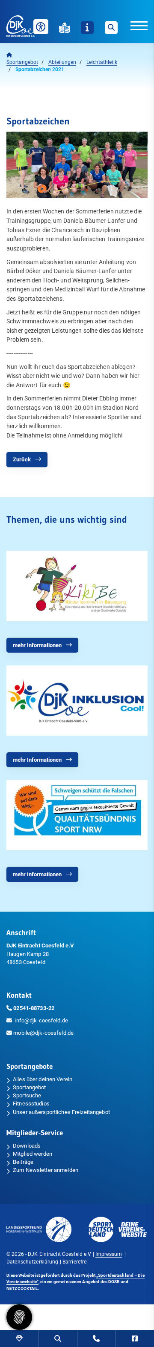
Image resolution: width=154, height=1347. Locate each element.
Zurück (22, 459)
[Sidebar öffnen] (87, 28)
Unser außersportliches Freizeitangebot (61, 1112)
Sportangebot (22, 62)
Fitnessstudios (31, 1103)
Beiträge (23, 1162)
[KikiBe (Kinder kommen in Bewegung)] (77, 586)
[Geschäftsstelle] (96, 1338)
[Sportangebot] (19, 1338)
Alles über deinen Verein (42, 1079)
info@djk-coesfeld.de (41, 1020)
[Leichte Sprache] (64, 28)
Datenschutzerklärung (32, 1262)
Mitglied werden (32, 1154)
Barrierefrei (75, 1262)
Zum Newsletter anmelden (45, 1170)
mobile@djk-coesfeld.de (43, 1033)
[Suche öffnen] (111, 27)
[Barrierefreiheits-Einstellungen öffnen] (40, 26)
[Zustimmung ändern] (19, 1317)
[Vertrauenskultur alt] (77, 815)
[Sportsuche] (57, 1338)
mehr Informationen (37, 645)
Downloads (27, 1146)
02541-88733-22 (33, 1008)
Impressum (108, 1254)
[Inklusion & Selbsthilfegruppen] (77, 700)
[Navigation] (133, 25)
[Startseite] (25, 26)
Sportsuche (27, 1095)
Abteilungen (62, 62)
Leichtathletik (101, 62)
